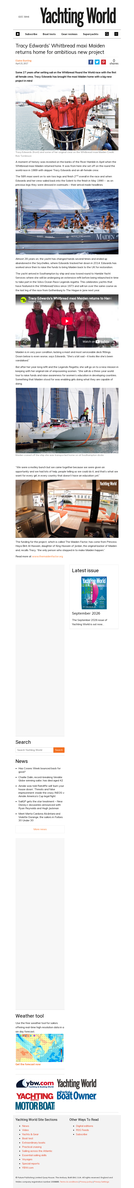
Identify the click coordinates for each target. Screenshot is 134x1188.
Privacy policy (86, 1181)
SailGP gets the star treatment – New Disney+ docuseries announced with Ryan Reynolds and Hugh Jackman (40, 805)
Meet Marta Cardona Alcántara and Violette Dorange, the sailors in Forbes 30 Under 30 (40, 817)
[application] (67, 509)
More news (40, 829)
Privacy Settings (101, 1181)
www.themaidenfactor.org (47, 556)
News (22, 761)
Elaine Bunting (24, 60)
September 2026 (86, 613)
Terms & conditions (69, 1181)
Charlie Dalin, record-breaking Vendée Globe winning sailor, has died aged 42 (40, 778)
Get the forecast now (28, 1064)
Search (59, 749)
